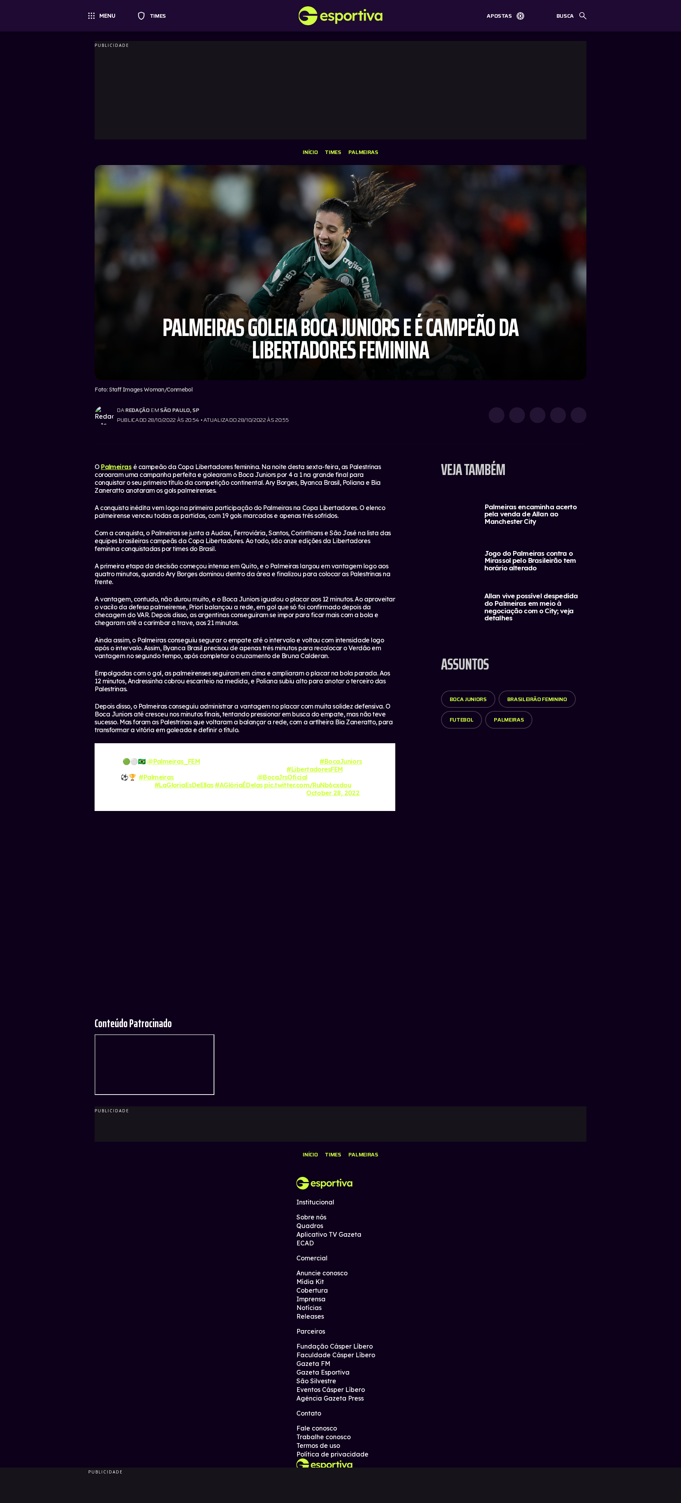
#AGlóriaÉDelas (238, 785)
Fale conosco (316, 1428)
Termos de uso (318, 1445)
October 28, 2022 (332, 793)
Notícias (309, 1308)
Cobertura (312, 1290)
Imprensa (311, 1299)
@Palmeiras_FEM (173, 761)
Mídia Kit (310, 1282)
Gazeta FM (313, 1364)
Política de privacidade (332, 1454)
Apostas (499, 15)
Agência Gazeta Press (330, 1398)
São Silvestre (316, 1381)
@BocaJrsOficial (282, 777)
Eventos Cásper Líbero (330, 1390)
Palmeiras (363, 152)
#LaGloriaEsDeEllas (184, 785)
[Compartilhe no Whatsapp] (517, 415)
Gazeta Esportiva (323, 1372)
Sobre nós (311, 1217)
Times (154, 15)
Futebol (462, 719)
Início (310, 152)
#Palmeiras (156, 777)
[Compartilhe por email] (578, 415)
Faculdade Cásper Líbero (335, 1355)
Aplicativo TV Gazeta (328, 1234)
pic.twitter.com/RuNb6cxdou (307, 785)
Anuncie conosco (322, 1273)
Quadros (309, 1226)
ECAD (305, 1243)
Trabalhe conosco (323, 1437)
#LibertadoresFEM (314, 769)
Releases (310, 1316)
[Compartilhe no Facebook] (558, 415)
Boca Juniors (468, 699)
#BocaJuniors (341, 761)
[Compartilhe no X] (537, 415)
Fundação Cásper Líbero (334, 1346)
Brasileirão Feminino (537, 699)
